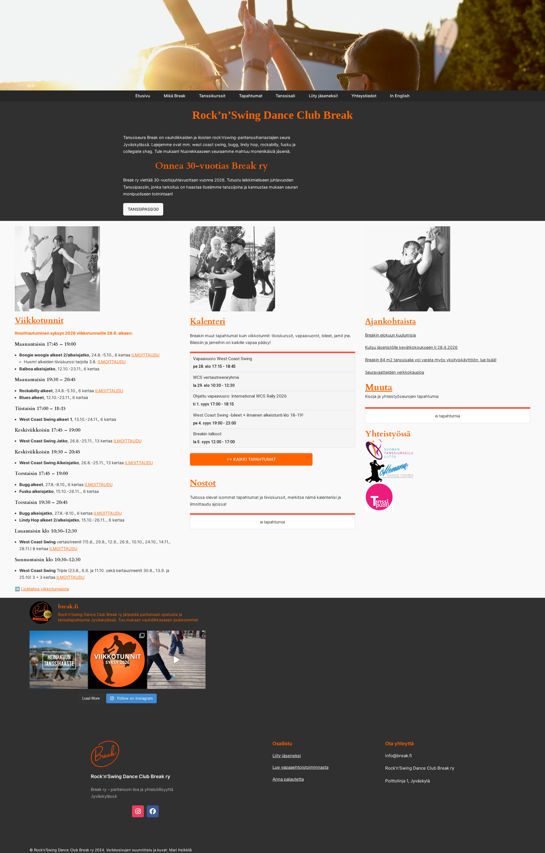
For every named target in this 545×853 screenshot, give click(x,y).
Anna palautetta (288, 779)
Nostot (203, 483)
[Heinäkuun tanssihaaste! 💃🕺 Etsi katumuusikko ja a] (59, 660)
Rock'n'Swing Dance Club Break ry (130, 776)
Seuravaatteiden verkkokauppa (394, 372)
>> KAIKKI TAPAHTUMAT (251, 459)
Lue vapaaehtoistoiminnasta (300, 767)
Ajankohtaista (390, 321)
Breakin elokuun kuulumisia (390, 335)
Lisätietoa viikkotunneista (45, 588)
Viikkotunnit (39, 320)
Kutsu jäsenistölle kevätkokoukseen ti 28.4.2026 (411, 347)
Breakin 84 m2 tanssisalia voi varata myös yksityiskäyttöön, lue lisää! (430, 359)
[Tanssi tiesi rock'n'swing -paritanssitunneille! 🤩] (117, 660)
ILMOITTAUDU (145, 354)
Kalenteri (207, 321)
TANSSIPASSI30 (143, 209)
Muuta (378, 387)
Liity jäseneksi (286, 755)
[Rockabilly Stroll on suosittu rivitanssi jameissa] (176, 660)
